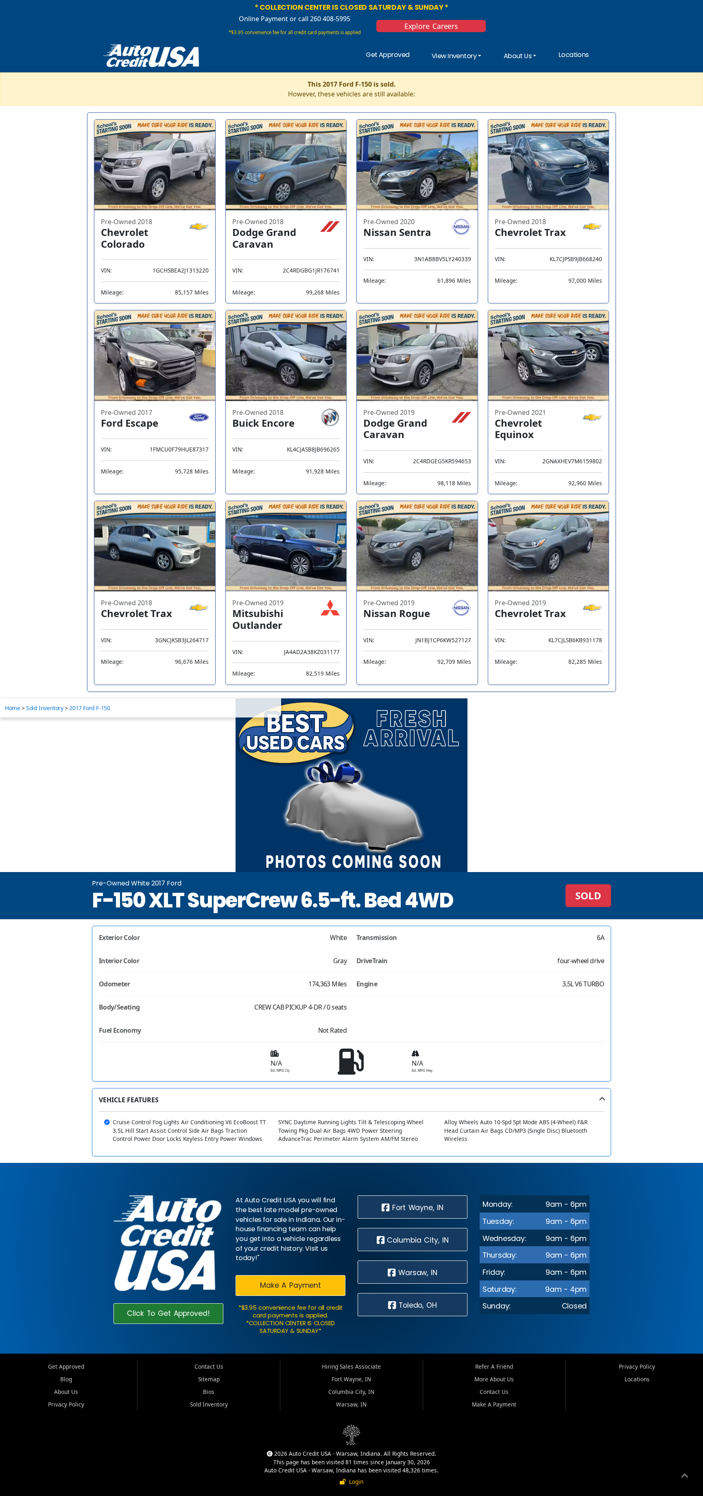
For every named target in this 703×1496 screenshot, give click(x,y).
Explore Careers (431, 26)
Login (354, 1481)
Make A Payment (290, 1285)
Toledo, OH (416, 1305)
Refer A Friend (494, 1366)
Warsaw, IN (416, 1273)
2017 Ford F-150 (89, 708)
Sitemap (209, 1379)
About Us (66, 1392)
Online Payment (263, 18)
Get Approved (387, 54)
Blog (66, 1379)
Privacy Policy (66, 1404)
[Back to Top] (684, 1477)
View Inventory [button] (454, 56)
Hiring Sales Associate (351, 1366)
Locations (574, 54)
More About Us (494, 1379)
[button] (351, 1122)
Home (12, 708)
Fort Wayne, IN (416, 1208)
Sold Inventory (44, 708)
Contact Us (208, 1366)
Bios (208, 1392)
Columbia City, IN (416, 1240)
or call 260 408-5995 (319, 18)
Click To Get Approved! (168, 1313)
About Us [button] (517, 56)
